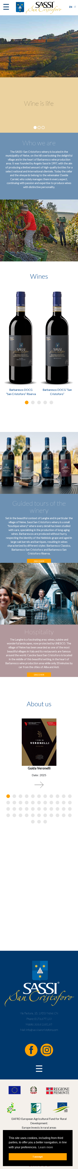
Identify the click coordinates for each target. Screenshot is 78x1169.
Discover (39, 561)
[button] (27, 402)
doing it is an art (39, 103)
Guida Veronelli (39, 768)
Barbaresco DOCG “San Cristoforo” (57, 392)
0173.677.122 (43, 1018)
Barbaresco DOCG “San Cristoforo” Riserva (21, 392)
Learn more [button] (45, 1147)
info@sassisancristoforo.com (42, 1029)
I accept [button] (38, 1156)
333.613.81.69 (43, 1024)
